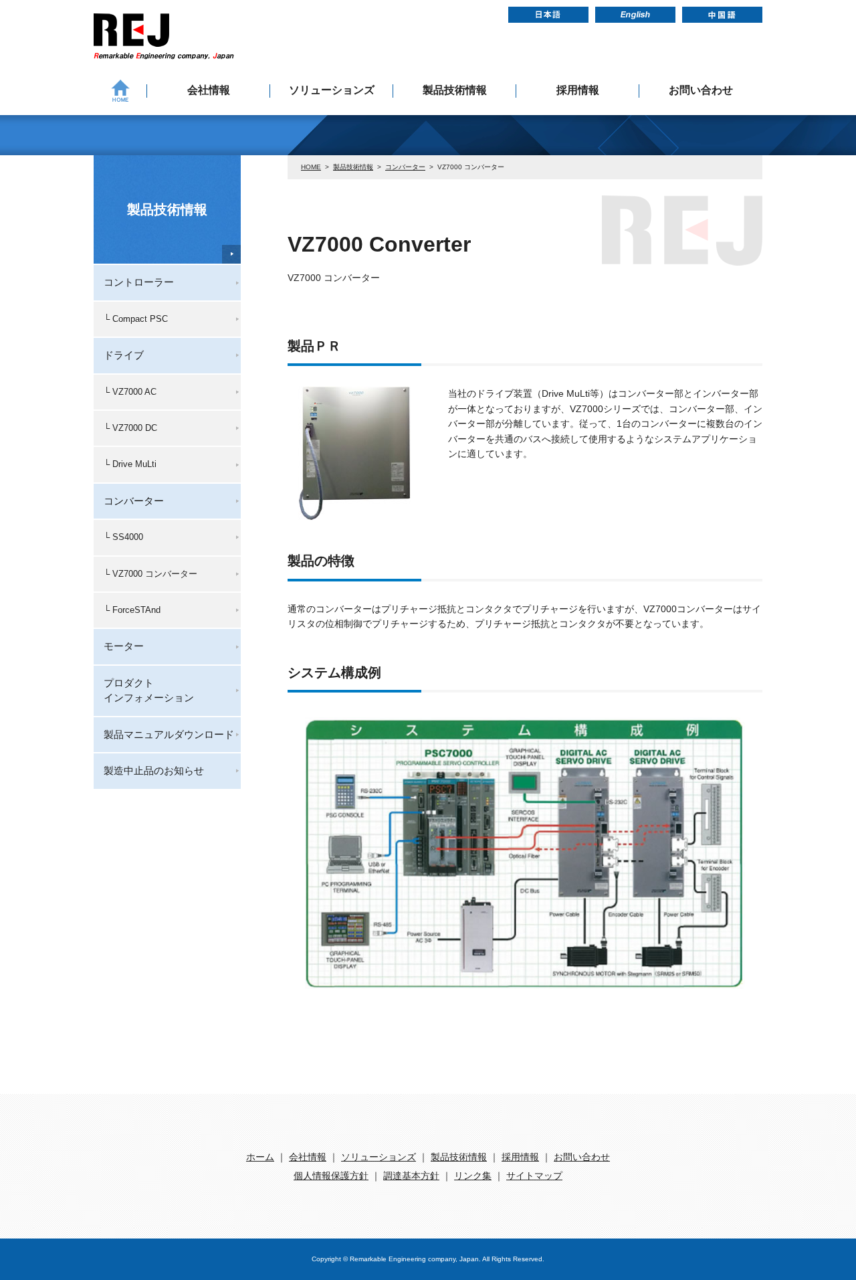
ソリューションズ (331, 90)
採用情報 (577, 90)
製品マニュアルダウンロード (169, 734)
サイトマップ (534, 1175)
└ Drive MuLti (130, 464)
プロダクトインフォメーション (149, 690)
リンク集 (473, 1175)
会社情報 (208, 90)
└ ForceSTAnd (132, 610)
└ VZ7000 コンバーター (150, 574)
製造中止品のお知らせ (154, 770)
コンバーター (405, 167)
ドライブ (124, 355)
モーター (124, 646)
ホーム (260, 1157)
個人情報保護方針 (331, 1175)
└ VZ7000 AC (130, 392)
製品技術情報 (455, 90)
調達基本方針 (411, 1175)
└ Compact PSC (136, 319)
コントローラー (139, 282)
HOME (311, 167)
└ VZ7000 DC (130, 428)
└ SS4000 (123, 537)
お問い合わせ (701, 90)
